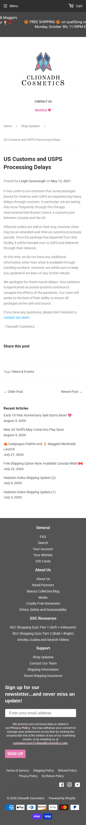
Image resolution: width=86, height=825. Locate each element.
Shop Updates (30, 126)
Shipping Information (43, 669)
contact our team (16, 317)
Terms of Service (17, 770)
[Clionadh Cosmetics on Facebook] (61, 785)
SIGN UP (15, 754)
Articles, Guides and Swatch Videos (43, 640)
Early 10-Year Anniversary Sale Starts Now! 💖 (38, 415)
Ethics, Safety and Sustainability (43, 610)
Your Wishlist (43, 555)
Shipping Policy (43, 770)
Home (8, 126)
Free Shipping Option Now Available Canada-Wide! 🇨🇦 (43, 463)
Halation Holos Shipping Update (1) (30, 492)
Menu (14, 6)
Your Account (43, 549)
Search (43, 543)
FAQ (43, 537)
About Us (43, 579)
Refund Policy (67, 770)
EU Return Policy (53, 776)
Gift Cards (43, 561)
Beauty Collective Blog (43, 591)
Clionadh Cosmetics (30, 798)
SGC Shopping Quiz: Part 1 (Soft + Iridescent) (43, 627)
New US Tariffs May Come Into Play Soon (34, 429)
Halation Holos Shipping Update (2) (30, 478)
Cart (78, 6)
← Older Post (13, 392)
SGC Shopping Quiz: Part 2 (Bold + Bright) (43, 633)
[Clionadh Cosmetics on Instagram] (69, 785)
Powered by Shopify (62, 798)
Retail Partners (43, 585)
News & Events (23, 372)
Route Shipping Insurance (43, 676)
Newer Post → (71, 392)
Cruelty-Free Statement (43, 603)
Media (43, 597)
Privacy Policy (28, 776)
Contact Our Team (43, 663)
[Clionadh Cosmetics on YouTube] (77, 785)
